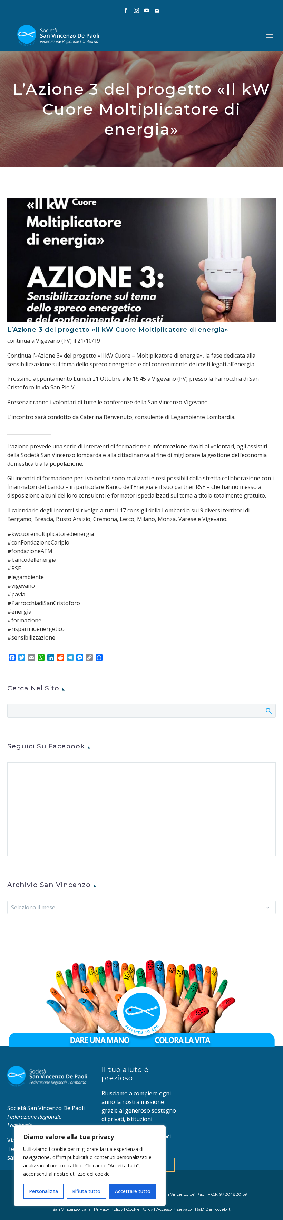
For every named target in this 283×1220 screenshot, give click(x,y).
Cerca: (268, 710)
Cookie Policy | (141, 1209)
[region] (90, 1165)
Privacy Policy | (110, 1209)
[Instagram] (136, 10)
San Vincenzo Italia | (73, 1209)
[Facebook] (126, 10)
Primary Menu (269, 36)
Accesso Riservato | (175, 1209)
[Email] (157, 10)
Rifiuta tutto (86, 1191)
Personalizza (43, 1191)
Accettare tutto (132, 1191)
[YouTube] (147, 10)
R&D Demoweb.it (213, 1209)
